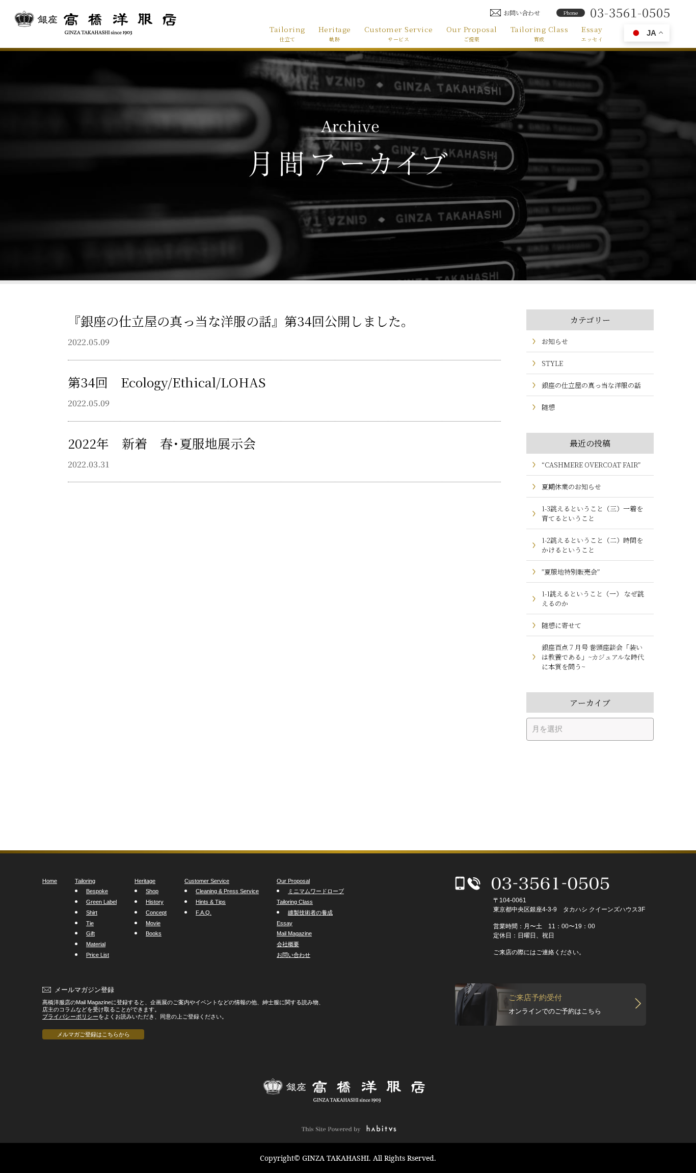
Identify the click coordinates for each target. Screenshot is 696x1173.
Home (49, 881)
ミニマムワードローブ (316, 891)
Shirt (91, 912)
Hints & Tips (211, 902)
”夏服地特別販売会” (571, 572)
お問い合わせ (293, 955)
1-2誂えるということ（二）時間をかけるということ (592, 545)
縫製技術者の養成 (310, 912)
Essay (592, 33)
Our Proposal (471, 33)
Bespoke (97, 891)
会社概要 (288, 944)
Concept (156, 912)
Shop (152, 891)
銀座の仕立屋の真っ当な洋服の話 (591, 385)
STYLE (552, 363)
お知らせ (555, 341)
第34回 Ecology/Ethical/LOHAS (166, 382)
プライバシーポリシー (70, 1016)
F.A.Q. (203, 912)
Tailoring (287, 33)
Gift (90, 933)
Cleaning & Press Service (227, 891)
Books (154, 933)
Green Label (101, 902)
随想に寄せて (561, 625)
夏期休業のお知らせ (571, 486)
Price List (97, 955)
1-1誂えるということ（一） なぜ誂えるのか (593, 598)
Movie (153, 923)
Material (95, 944)
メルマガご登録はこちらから (93, 1034)
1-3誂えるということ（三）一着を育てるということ (592, 513)
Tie (90, 923)
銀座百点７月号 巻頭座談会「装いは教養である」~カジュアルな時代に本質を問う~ (593, 656)
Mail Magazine (294, 933)
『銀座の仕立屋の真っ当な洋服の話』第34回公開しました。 (241, 320)
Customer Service (398, 33)
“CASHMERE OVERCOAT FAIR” (591, 465)
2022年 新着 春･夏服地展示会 (162, 443)
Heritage (334, 33)
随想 (548, 407)
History (155, 902)
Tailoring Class (540, 33)
